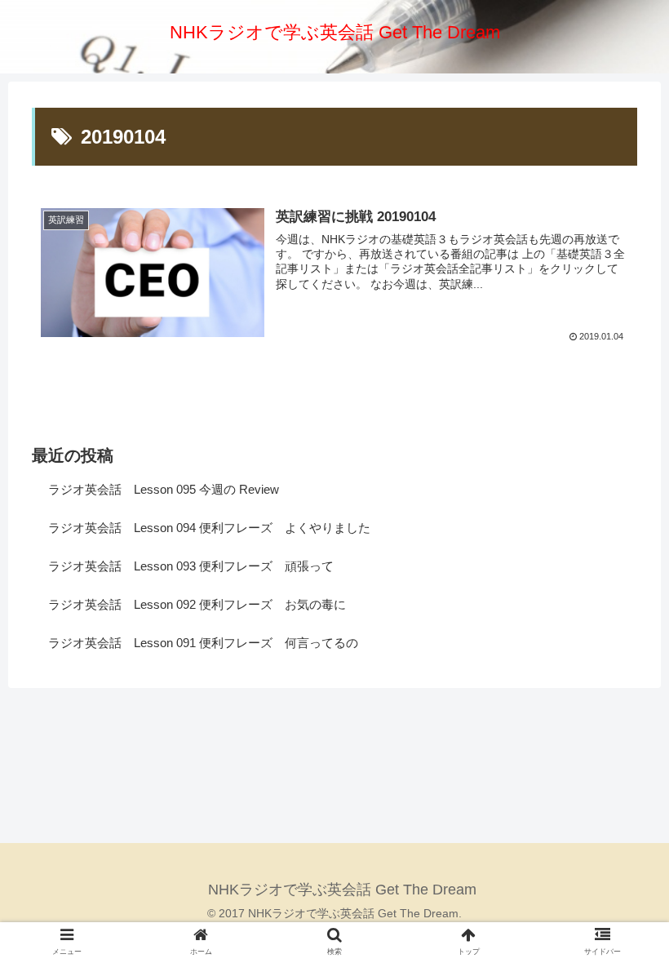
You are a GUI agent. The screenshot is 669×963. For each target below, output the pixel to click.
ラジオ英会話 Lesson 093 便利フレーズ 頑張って (191, 566)
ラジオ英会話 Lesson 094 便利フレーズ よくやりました (209, 528)
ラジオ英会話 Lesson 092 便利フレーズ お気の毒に (197, 604)
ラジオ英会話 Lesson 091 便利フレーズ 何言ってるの (203, 643)
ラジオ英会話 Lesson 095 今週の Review (163, 489)
